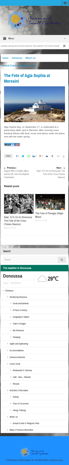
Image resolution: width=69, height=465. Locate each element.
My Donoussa (18, 330)
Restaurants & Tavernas (22, 370)
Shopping (16, 337)
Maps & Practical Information (21, 430)
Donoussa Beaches (17, 357)
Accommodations (17, 350)
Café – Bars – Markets (22, 377)
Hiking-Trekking (19, 410)
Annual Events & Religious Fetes (18, 65)
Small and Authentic (21, 303)
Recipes (16, 384)
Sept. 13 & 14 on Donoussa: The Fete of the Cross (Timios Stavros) (51, 172)
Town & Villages (19, 323)
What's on (31, 58)
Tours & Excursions (21, 403)
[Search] (62, 260)
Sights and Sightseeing (19, 343)
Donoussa (17, 58)
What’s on (14, 417)
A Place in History (20, 310)
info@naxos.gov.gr (56, 460)
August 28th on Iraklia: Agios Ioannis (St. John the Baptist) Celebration (16, 172)
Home (5, 58)
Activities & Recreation (19, 390)
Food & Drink (15, 364)
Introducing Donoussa (18, 297)
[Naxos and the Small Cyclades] (34, 20)
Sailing (15, 397)
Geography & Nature (21, 317)
